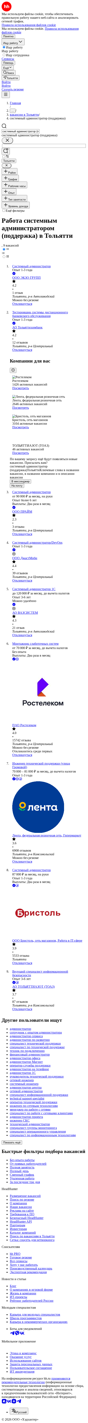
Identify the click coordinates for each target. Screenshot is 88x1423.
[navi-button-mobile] (6, 94)
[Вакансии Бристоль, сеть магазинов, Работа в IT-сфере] (48, 913)
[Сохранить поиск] (6, 151)
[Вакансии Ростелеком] (48, 692)
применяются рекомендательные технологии (36, 1380)
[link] (9, 72)
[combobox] (20, 131)
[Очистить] (7, 140)
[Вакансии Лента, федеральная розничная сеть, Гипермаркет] (48, 807)
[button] (6, 82)
